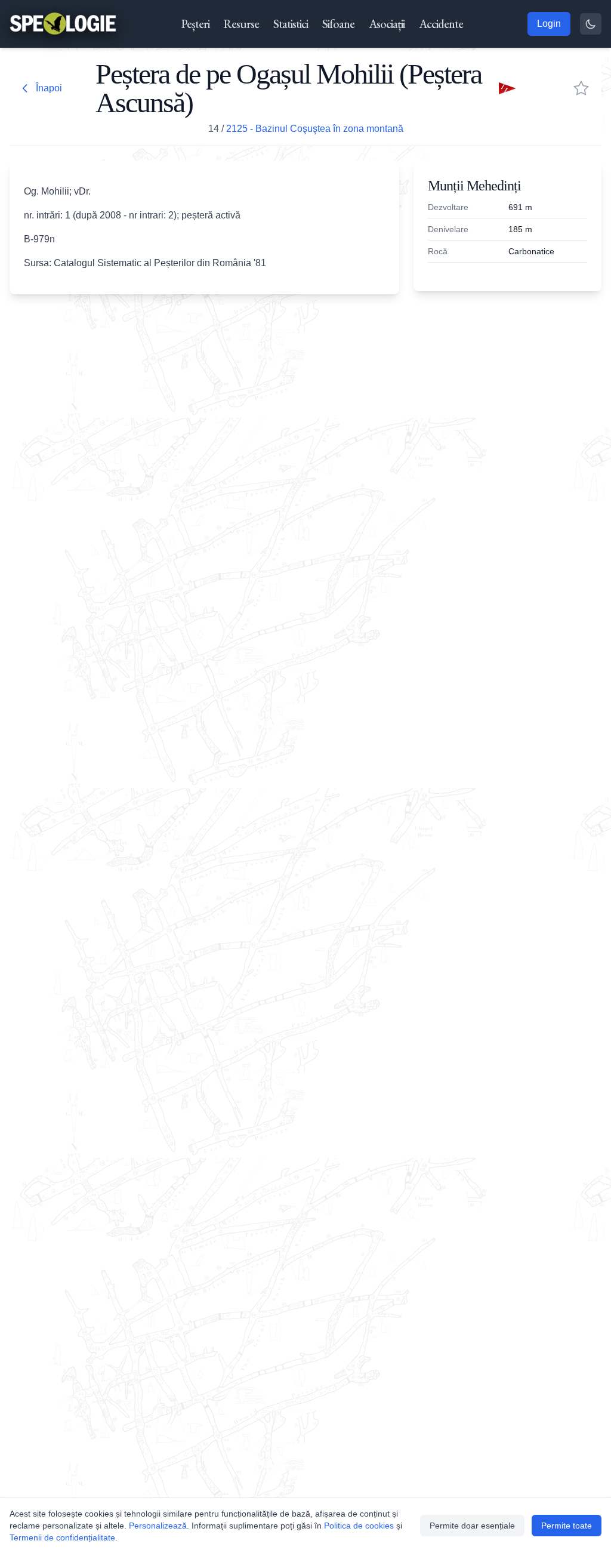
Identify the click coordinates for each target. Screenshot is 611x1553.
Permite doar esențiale (472, 1525)
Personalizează (158, 1525)
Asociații (387, 24)
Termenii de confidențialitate (62, 1537)
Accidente (441, 24)
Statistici (290, 24)
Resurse (241, 24)
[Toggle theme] (590, 24)
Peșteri (195, 24)
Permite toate (566, 1525)
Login (549, 24)
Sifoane (338, 24)
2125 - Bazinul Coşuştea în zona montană (314, 129)
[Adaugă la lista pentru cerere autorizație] (581, 88)
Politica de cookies (359, 1525)
